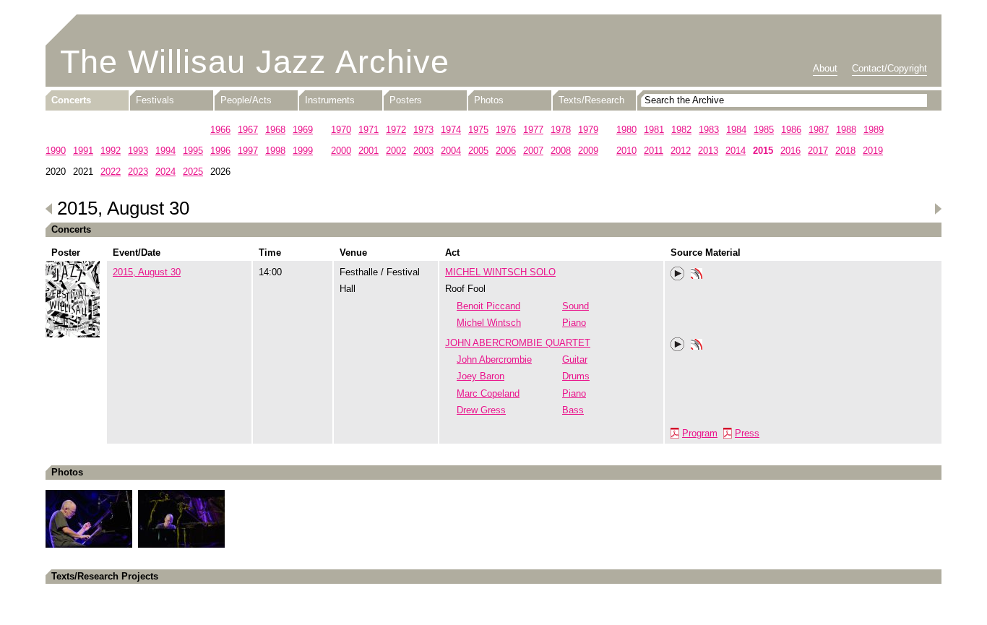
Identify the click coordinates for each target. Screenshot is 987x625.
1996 (220, 150)
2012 (681, 150)
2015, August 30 (147, 272)
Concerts (71, 100)
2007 (533, 150)
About (825, 68)
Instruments (330, 100)
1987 (819, 129)
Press (747, 433)
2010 (626, 150)
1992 (110, 150)
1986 (791, 129)
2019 (873, 150)
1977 (533, 129)
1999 (303, 150)
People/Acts (246, 100)
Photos (489, 100)
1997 (248, 150)
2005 (478, 150)
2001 (368, 150)
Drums (576, 376)
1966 (220, 129)
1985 (764, 129)
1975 (478, 129)
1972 (396, 129)
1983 (709, 129)
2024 (165, 171)
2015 (763, 150)
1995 (193, 150)
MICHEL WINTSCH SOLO (500, 272)
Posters (405, 100)
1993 (138, 150)
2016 (790, 150)
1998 (275, 150)
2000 (341, 150)
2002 (396, 150)
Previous (49, 209)
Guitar (574, 359)
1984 (736, 129)
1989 (873, 129)
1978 (561, 129)
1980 (626, 129)
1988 (846, 129)
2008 (561, 150)
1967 (248, 129)
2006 (506, 150)
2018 (845, 150)
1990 (56, 150)
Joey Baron (480, 376)
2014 (735, 150)
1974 (451, 129)
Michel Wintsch (489, 322)
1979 (588, 129)
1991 (83, 150)
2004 (451, 150)
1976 (506, 129)
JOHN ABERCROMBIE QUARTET (517, 342)
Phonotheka (696, 275)
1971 (368, 129)
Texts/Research (591, 100)
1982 (681, 129)
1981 (654, 129)
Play (678, 274)
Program (699, 433)
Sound (575, 306)
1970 (341, 129)
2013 (708, 150)
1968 (275, 129)
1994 (165, 150)
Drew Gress (481, 410)
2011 (653, 150)
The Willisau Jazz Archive (254, 61)
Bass (573, 410)
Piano (574, 322)
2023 (138, 171)
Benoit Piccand (488, 306)
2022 (110, 171)
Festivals (155, 100)
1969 (303, 129)
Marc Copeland (488, 393)
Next (937, 209)
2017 (818, 150)
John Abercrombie (494, 359)
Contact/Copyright (889, 68)
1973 (423, 129)
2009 (588, 150)
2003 (423, 150)
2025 (193, 171)
